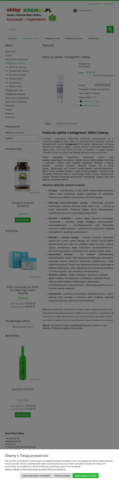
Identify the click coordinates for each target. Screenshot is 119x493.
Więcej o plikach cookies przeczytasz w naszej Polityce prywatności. (35, 469)
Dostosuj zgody (62, 475)
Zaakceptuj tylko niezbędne (36, 475)
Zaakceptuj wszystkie (86, 475)
